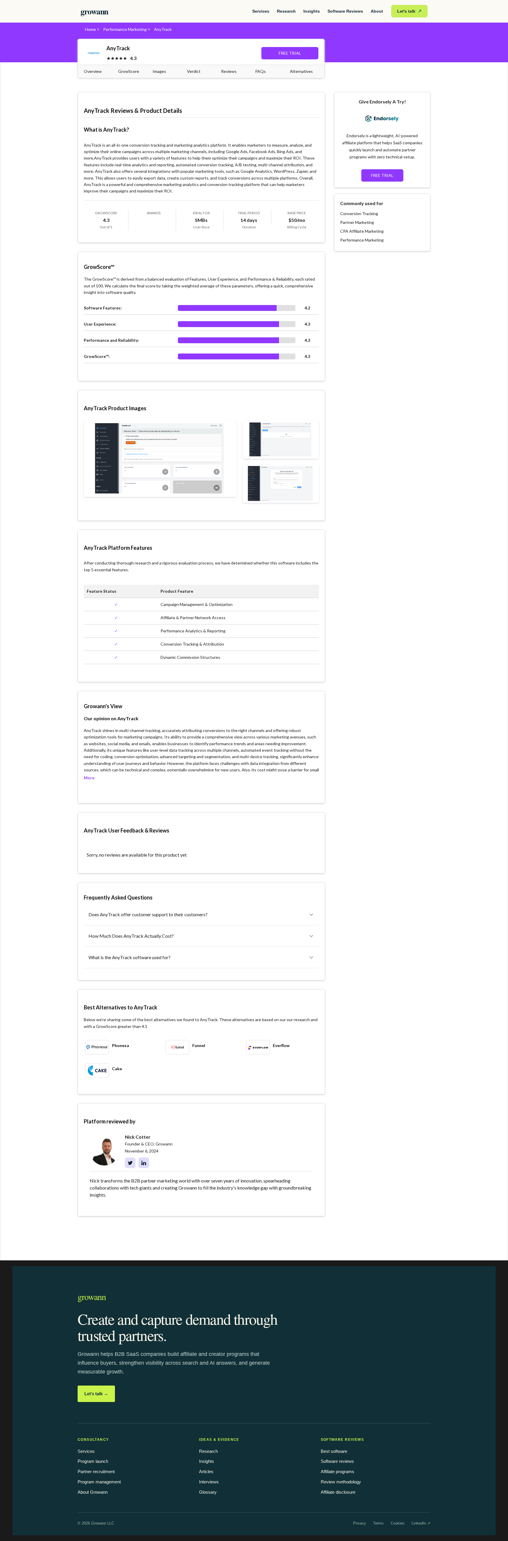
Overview (93, 71)
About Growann (93, 1492)
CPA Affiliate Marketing (362, 231)
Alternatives (301, 71)
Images (159, 71)
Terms (378, 1523)
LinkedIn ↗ (421, 1523)
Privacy (359, 1523)
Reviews (229, 71)
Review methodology (341, 1481)
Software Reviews (345, 11)
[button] (201, 914)
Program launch (93, 1461)
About (377, 11)
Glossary (208, 1492)
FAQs (260, 71)
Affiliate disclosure (338, 1492)
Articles (206, 1471)
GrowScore (128, 71)
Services (260, 11)
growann (94, 11)
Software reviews (337, 1461)
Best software (334, 1451)
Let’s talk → (96, 1393)
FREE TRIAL (290, 53)
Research (286, 11)
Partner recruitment (96, 1471)
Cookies (398, 1523)
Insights (311, 11)
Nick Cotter (138, 1137)
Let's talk (409, 11)
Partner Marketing (357, 222)
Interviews (209, 1481)
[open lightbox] (160, 459)
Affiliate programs (337, 1471)
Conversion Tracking (359, 213)
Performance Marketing (125, 29)
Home (90, 29)
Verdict (193, 71)
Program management (99, 1481)
